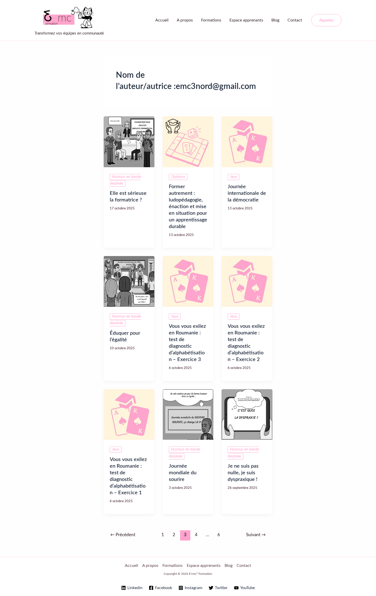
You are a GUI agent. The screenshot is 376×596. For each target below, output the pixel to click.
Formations (211, 20)
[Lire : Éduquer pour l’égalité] (129, 281)
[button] (326, 20)
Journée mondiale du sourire (182, 473)
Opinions (178, 177)
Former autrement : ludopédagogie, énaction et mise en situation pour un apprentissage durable (188, 206)
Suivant (256, 535)
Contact (294, 20)
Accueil (162, 20)
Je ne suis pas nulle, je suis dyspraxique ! (243, 473)
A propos (185, 20)
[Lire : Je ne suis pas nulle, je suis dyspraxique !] (247, 414)
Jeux (233, 177)
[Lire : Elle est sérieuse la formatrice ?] (129, 142)
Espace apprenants (246, 20)
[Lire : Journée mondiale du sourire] (188, 414)
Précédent (122, 535)
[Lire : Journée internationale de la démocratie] (247, 142)
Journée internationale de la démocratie (247, 193)
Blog (275, 20)
